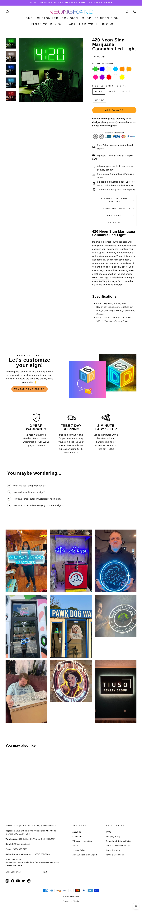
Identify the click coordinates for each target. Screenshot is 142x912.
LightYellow (109, 69)
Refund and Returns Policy (118, 841)
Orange (129, 69)
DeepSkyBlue (115, 69)
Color (102, 63)
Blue (102, 69)
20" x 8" (112, 91)
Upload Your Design (29, 389)
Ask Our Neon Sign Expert (85, 855)
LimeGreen (95, 69)
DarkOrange (122, 69)
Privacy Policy (79, 850)
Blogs (107, 24)
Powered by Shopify (71, 901)
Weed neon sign (100, 277)
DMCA (75, 846)
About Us (77, 832)
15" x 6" (99, 91)
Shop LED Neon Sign (100, 18)
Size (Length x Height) (109, 86)
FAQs (108, 832)
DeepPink (95, 77)
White (115, 77)
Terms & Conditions (115, 855)
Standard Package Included (114, 199)
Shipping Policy (113, 836)
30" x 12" (99, 100)
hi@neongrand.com (21, 844)
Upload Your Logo (46, 24)
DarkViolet (102, 77)
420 (115, 242)
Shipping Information (114, 208)
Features (114, 215)
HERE (110, 449)
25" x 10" (126, 91)
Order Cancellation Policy (118, 846)
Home (28, 18)
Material (114, 223)
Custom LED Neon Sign (57, 18)
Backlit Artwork (82, 24)
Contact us (78, 836)
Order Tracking (113, 850)
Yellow (122, 77)
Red (109, 77)
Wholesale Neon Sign (82, 841)
